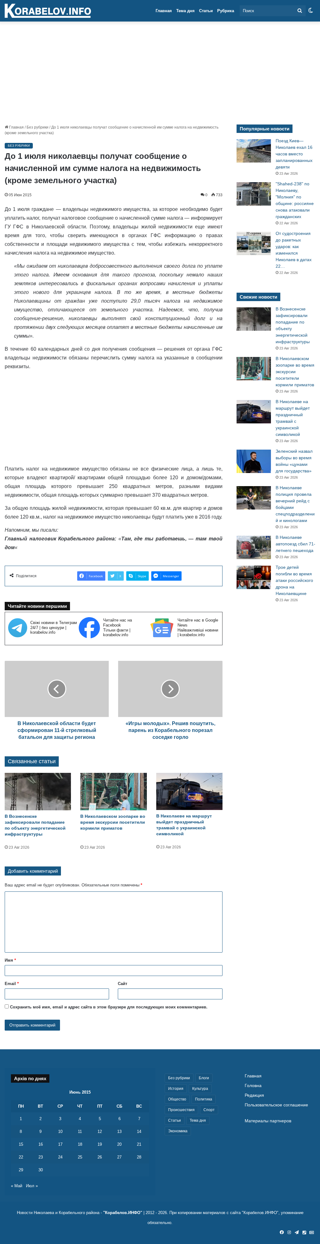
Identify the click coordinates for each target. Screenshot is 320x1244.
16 (40, 1144)
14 (139, 1131)
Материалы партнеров (268, 1121)
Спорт (209, 1110)
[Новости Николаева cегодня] (48, 11)
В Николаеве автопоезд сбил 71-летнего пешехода (295, 544)
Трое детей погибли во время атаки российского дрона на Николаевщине (294, 580)
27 (119, 1157)
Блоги (204, 1078)
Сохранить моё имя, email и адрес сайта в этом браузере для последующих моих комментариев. (109, 1007)
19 (100, 1144)
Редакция (254, 1095)
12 (100, 1131)
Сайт (122, 983)
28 (139, 1157)
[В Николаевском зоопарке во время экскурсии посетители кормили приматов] (113, 791)
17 (60, 1144)
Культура (200, 1088)
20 (119, 1144)
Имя (10, 960)
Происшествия (181, 1110)
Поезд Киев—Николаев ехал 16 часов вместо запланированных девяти (294, 153)
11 (80, 1131)
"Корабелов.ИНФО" (122, 1212)
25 (80, 1157)
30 (40, 1170)
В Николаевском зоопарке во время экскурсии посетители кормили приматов (112, 822)
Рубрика (225, 10)
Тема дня (185, 10)
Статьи (206, 10)
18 (80, 1144)
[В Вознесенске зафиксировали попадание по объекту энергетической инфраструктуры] (38, 791)
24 (60, 1157)
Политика (203, 1099)
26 (100, 1157)
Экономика (178, 1131)
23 (40, 1157)
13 (119, 1131)
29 (21, 1170)
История (175, 1088)
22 (21, 1157)
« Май (16, 1185)
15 (21, 1144)
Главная (164, 10)
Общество (177, 1099)
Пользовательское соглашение (276, 1105)
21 (139, 1144)
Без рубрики (37, 127)
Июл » (32, 1185)
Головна (253, 1085)
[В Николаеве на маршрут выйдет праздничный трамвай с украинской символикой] (189, 791)
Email (12, 983)
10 (60, 1131)
